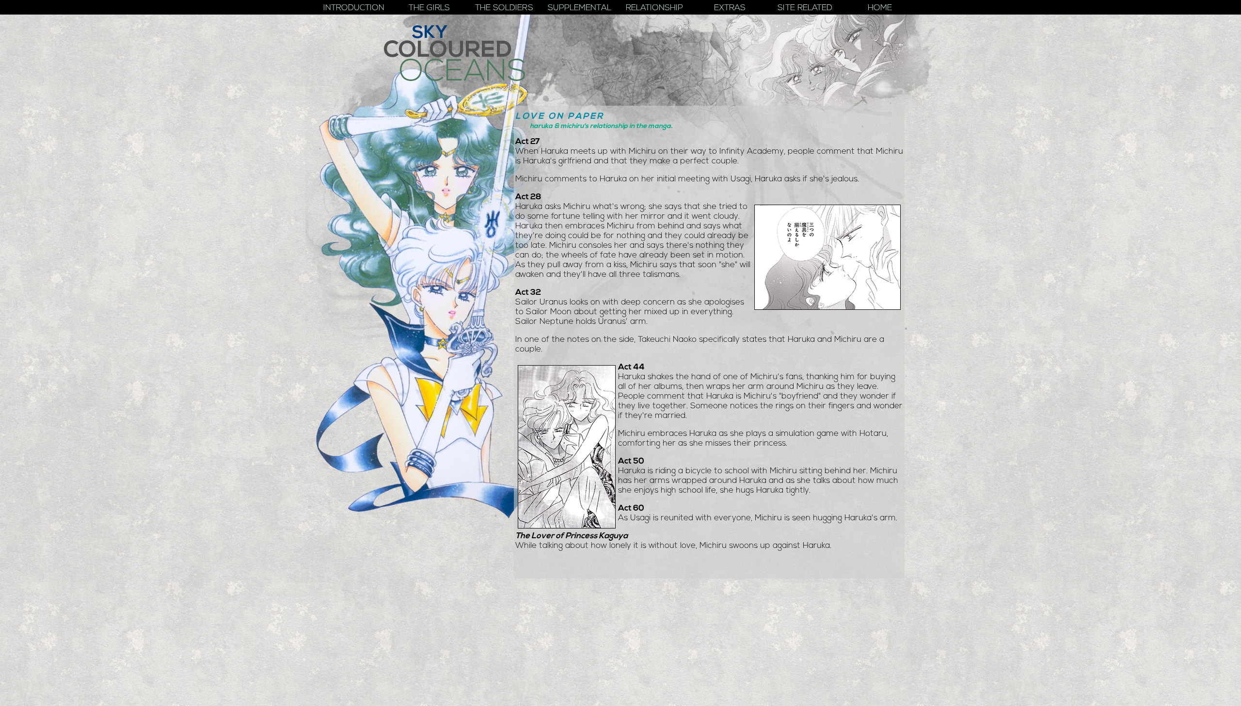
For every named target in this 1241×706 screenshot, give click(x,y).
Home (880, 8)
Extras (730, 8)
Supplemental (579, 8)
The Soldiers (504, 8)
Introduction (353, 8)
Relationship (654, 8)
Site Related (805, 8)
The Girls (429, 8)
